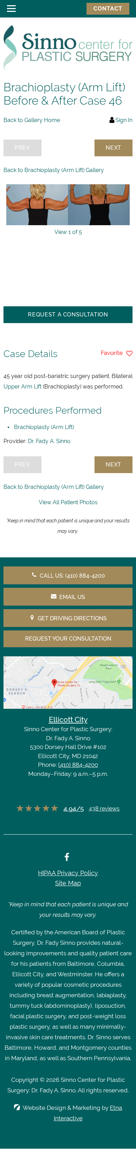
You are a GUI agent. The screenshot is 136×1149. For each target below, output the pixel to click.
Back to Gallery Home (31, 120)
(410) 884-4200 (78, 764)
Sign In (124, 120)
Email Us (72, 597)
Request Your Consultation (68, 638)
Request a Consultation (68, 314)
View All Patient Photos (68, 502)
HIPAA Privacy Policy (68, 873)
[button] (114, 148)
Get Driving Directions (72, 618)
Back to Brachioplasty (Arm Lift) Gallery (53, 170)
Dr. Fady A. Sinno (49, 441)
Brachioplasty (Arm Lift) (44, 427)
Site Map (68, 883)
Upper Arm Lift (22, 386)
